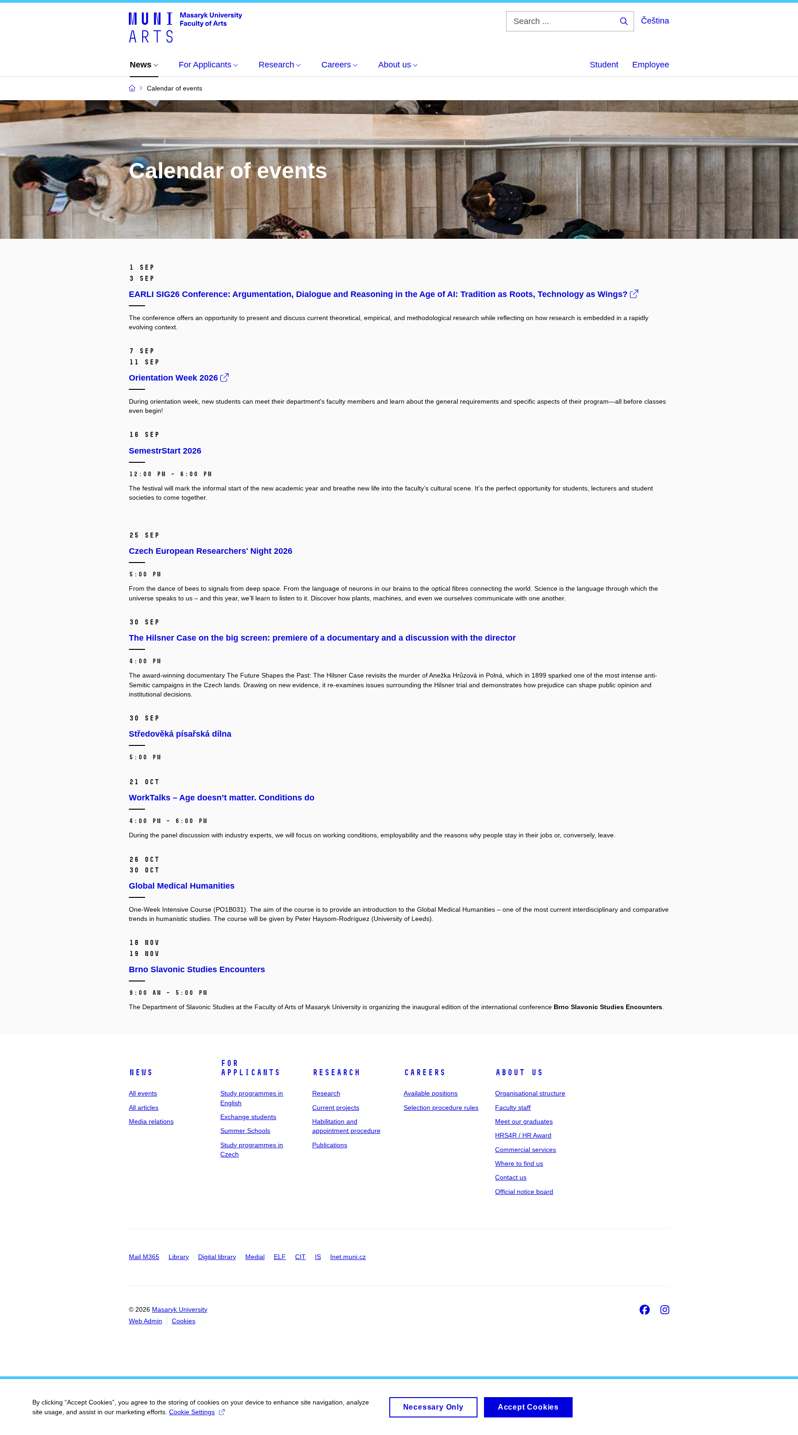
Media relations (151, 1121)
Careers (425, 1072)
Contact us (510, 1177)
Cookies (183, 1321)
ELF (280, 1256)
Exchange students (248, 1116)
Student (604, 64)
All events (143, 1093)
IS (318, 1256)
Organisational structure (530, 1093)
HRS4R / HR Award (523, 1135)
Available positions (431, 1093)
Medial (255, 1256)
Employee (650, 64)
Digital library (217, 1256)
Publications (329, 1145)
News (141, 1072)
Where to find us (519, 1163)
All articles (143, 1107)
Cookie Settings (192, 1412)
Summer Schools (245, 1130)
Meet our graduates (524, 1121)
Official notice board (524, 1191)
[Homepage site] (185, 26)
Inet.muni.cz (348, 1256)
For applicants (250, 1068)
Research (336, 1072)
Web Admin (145, 1321)
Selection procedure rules (441, 1107)
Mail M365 (144, 1256)
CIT (300, 1256)
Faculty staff (513, 1107)
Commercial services (525, 1149)
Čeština (655, 20)
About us (519, 1072)
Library (179, 1256)
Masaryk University (179, 1309)
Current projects (335, 1107)
